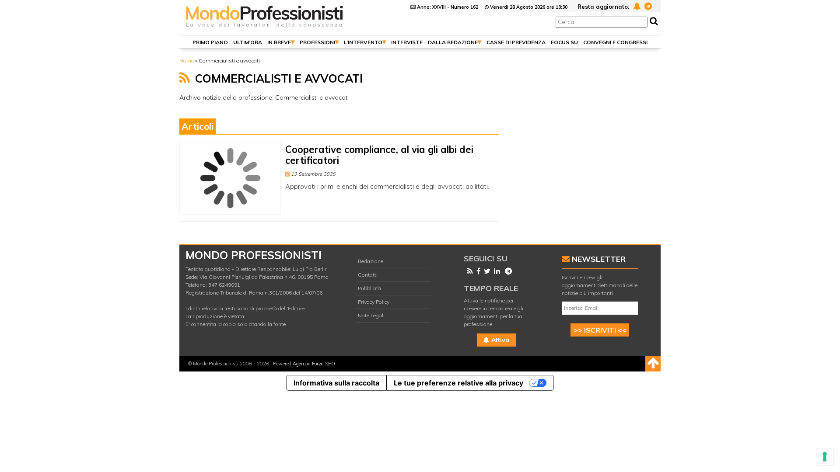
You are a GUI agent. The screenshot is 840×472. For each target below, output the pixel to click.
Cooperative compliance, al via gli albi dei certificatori (379, 155)
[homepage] (264, 27)
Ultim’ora (247, 42)
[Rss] (468, 271)
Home (186, 60)
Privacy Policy (373, 301)
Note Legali (371, 315)
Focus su (564, 42)
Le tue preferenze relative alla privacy (458, 382)
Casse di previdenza (516, 42)
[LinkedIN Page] (495, 271)
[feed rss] (184, 77)
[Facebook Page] (476, 271)
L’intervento (363, 42)
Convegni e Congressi (615, 42)
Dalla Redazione (453, 42)
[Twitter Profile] (485, 271)
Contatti (368, 274)
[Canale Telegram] (506, 271)
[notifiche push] (635, 5)
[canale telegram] (647, 5)
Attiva (499, 340)
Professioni (317, 42)
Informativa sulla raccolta (336, 382)
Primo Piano (210, 42)
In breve (279, 42)
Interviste (407, 42)
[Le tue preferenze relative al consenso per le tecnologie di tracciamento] (824, 456)
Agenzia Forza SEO (314, 364)
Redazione (370, 261)
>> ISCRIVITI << (600, 330)
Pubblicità (369, 288)
